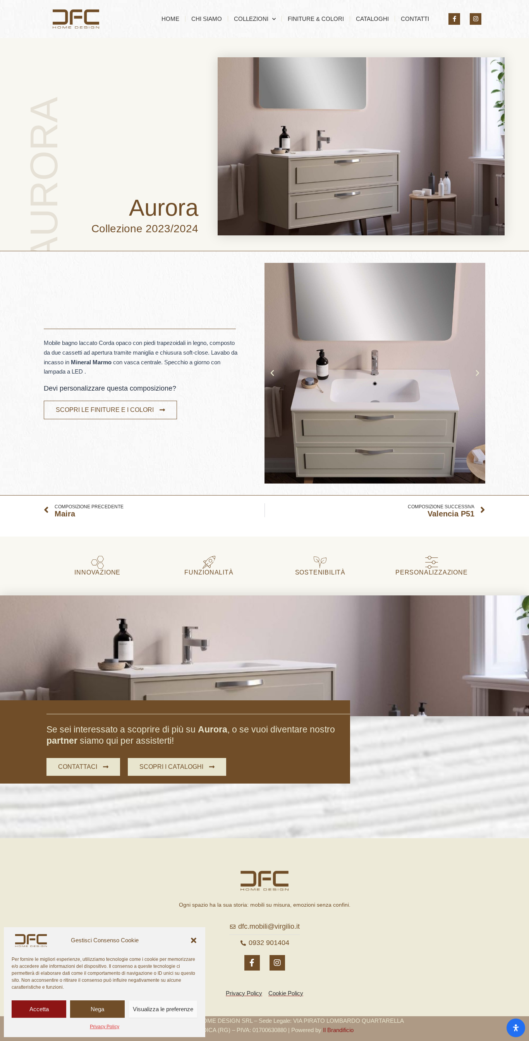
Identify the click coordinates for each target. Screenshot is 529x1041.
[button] (194, 940)
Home (170, 18)
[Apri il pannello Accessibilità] (516, 1028)
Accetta (39, 1009)
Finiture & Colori (316, 18)
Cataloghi (372, 18)
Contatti (415, 18)
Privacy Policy (104, 1026)
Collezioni (251, 18)
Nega (97, 1009)
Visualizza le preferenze (163, 1009)
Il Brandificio (338, 1030)
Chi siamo (206, 18)
